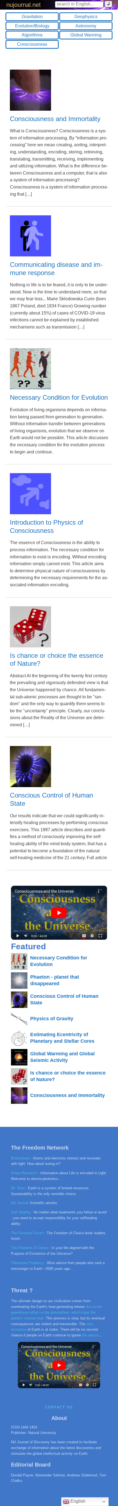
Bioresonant (20, 1158)
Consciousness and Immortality (55, 118)
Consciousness (32, 44)
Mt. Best (18, 1188)
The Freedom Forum (27, 1233)
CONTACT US (59, 1407)
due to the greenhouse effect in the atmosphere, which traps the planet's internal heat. (56, 1312)
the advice (90, 1335)
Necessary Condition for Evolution (59, 397)
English (77, 1501)
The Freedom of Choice (29, 1248)
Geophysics (85, 16)
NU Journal (20, 1203)
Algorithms (32, 35)
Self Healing (20, 1212)
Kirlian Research (24, 1173)
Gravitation (32, 16)
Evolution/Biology (32, 26)
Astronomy (85, 26)
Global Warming (86, 35)
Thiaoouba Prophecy (27, 1263)
